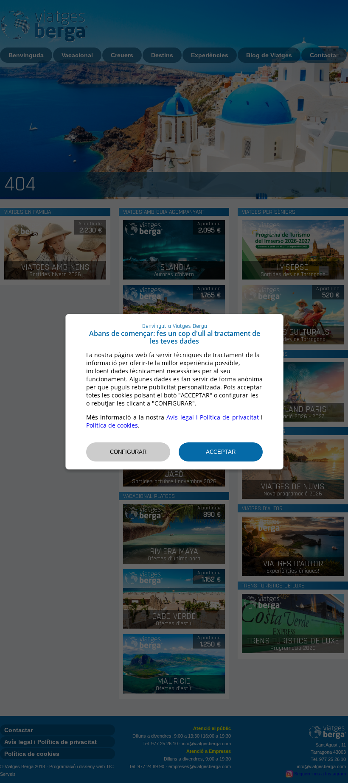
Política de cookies (112, 425)
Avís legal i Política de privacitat (212, 417)
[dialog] (174, 392)
